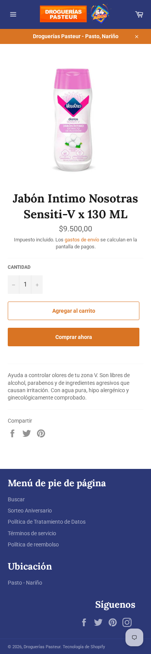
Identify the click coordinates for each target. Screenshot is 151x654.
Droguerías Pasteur (42, 646)
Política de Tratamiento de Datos (47, 522)
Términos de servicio (32, 533)
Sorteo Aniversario (30, 510)
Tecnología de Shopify (84, 646)
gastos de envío (82, 240)
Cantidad (19, 267)
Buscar (16, 499)
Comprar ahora (73, 337)
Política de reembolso (33, 544)
